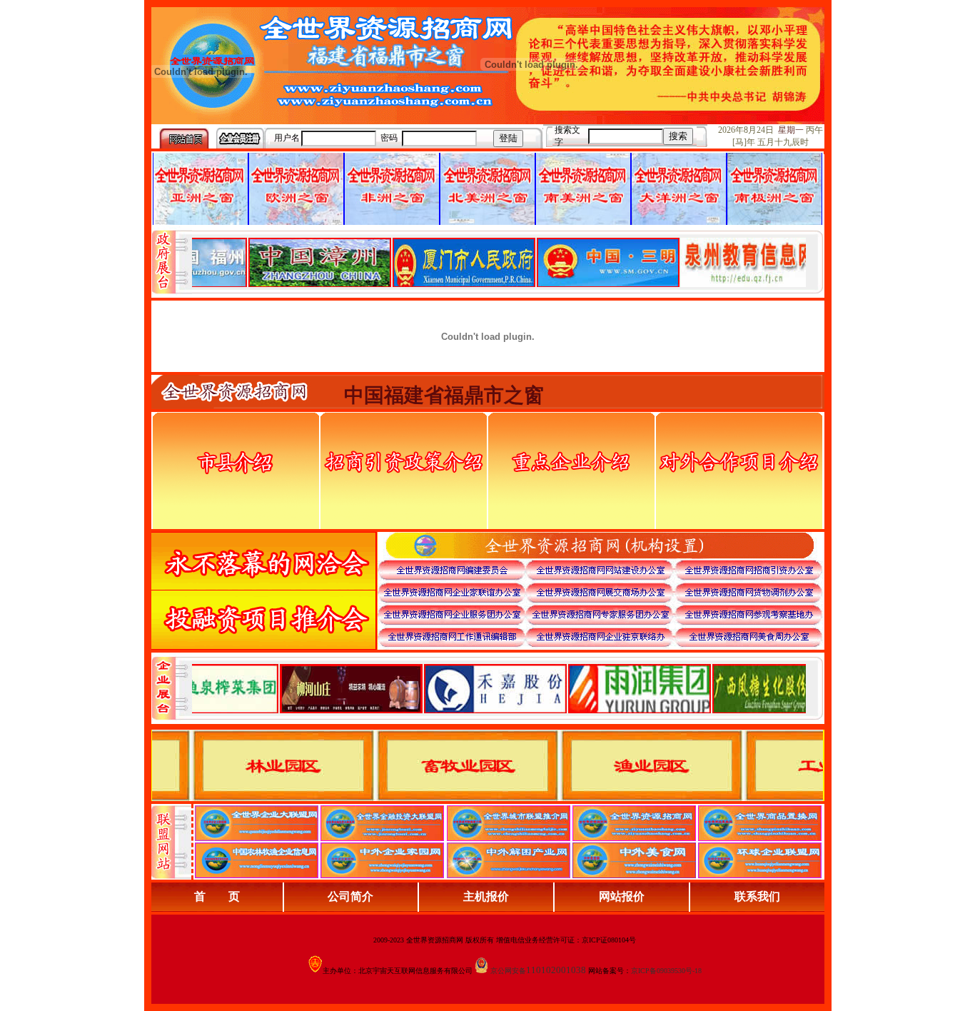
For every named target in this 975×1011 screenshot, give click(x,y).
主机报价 (486, 896)
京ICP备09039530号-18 (666, 971)
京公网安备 (508, 971)
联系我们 (757, 896)
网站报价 (622, 896)
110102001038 (556, 970)
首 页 (217, 896)
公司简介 (350, 896)
